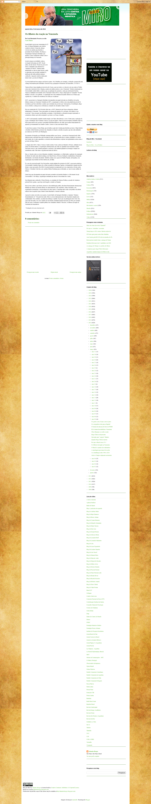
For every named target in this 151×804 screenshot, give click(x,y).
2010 (90, 484)
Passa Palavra (90, 684)
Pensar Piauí (90, 689)
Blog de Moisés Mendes (93, 567)
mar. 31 (94, 351)
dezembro (93, 325)
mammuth (74, 800)
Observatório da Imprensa (93, 663)
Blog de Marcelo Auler (93, 558)
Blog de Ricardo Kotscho (93, 578)
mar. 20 (94, 381)
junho (91, 341)
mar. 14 (94, 395)
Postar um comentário (33, 222)
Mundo (88, 208)
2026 (90, 290)
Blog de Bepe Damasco (93, 514)
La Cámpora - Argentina (93, 649)
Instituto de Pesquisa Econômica (95, 631)
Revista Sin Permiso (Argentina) (95, 716)
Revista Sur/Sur (91, 719)
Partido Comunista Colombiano (95, 672)
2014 (90, 322)
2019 (90, 309)
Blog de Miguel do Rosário (94, 561)
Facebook (89, 142)
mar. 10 (94, 405)
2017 (90, 314)
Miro (88, 202)
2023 (90, 298)
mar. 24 (94, 370)
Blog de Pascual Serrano (93, 570)
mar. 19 (94, 384)
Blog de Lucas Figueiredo (93, 546)
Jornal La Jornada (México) (94, 640)
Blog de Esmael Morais (93, 532)
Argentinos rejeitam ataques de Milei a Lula (98, 252)
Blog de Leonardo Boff (93, 537)
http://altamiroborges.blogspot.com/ (66, 791)
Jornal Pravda (90, 646)
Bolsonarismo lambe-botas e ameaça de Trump (99, 240)
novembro (93, 328)
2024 (90, 295)
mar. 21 (94, 378)
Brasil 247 (89, 590)
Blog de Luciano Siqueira (93, 549)
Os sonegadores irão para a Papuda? (100, 424)
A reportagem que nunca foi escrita (100, 450)
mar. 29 (94, 357)
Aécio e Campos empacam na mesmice (101, 455)
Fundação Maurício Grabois (94, 625)
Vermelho (89, 742)
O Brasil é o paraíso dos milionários (100, 447)
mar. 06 (94, 416)
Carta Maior (28, 40)
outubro (92, 330)
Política (88, 211)
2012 (90, 479)
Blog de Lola (90, 543)
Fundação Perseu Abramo (93, 628)
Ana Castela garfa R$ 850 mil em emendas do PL (99, 237)
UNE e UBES (90, 739)
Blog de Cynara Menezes (93, 520)
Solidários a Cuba (91, 722)
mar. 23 (94, 373)
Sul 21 (88, 724)
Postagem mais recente (33, 272)
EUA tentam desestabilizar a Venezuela (101, 429)
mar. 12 (94, 400)
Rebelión (89, 698)
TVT (88, 733)
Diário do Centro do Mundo (94, 616)
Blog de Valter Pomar (92, 587)
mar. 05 (94, 419)
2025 (90, 293)
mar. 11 (94, 403)
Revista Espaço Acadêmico (94, 710)
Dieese (88, 619)
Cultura (88, 185)
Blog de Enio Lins (91, 529)
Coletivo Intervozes (92, 596)
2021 (90, 304)
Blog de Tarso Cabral (92, 584)
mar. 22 (94, 376)
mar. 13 (94, 397)
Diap (88, 613)
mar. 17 (94, 389)
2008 (90, 489)
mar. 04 (94, 458)
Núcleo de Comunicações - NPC (95, 657)
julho (91, 338)
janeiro (92, 472)
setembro (92, 333)
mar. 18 (94, 387)
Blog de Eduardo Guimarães (94, 523)
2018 (90, 312)
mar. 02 (94, 464)
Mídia (88, 199)
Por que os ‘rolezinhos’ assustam (95, 228)
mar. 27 (94, 362)
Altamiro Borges (93, 751)
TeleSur (89, 727)
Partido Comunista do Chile (94, 678)
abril (91, 346)
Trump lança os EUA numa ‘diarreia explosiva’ (99, 231)
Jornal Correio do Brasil (93, 637)
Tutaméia (89, 730)
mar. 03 (94, 461)
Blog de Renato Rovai (92, 575)
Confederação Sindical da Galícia (95, 602)
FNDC (88, 622)
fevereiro (92, 470)
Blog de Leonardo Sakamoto (94, 540)
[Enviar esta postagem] (49, 212)
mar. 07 (94, 414)
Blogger (88, 800)
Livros (88, 196)
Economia (89, 188)
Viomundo (89, 745)
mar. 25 (94, 368)
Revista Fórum (90, 713)
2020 (90, 306)
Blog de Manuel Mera (92, 555)
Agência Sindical (91, 502)
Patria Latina (90, 687)
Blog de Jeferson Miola (93, 535)
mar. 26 (94, 365)
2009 (90, 487)
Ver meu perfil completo (93, 756)
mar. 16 (94, 392)
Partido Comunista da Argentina (95, 675)
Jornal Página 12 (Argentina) (94, 643)
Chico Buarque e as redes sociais (100, 432)
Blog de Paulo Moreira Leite (94, 573)
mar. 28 (94, 360)
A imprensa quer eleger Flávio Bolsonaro (97, 249)
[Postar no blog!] (57, 213)
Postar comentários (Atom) (56, 278)
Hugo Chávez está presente (98, 434)
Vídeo (88, 217)
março (92, 349)
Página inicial (54, 272)
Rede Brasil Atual (91, 701)
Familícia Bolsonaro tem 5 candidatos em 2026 (99, 243)
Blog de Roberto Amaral (93, 581)
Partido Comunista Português (94, 681)
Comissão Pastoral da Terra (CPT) (95, 599)
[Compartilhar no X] (59, 213)
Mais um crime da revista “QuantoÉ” (96, 225)
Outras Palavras (91, 669)
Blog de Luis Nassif (92, 552)
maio (91, 344)
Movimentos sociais (92, 205)
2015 (90, 320)
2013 (90, 476)
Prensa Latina (90, 695)
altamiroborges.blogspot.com (41, 789)
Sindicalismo (90, 214)
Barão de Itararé (91, 505)
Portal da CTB (90, 692)
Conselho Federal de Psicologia (95, 605)
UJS (88, 736)
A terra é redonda (91, 499)
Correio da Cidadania (92, 608)
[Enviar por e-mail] (55, 213)
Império (89, 194)
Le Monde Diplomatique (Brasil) (95, 651)
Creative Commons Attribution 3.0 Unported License (65, 787)
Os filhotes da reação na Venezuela (100, 445)
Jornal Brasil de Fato (92, 634)
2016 (90, 317)
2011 (90, 481)
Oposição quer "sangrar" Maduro (100, 437)
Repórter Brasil (91, 704)
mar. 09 (94, 408)
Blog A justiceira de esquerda (94, 508)
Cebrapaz (89, 593)
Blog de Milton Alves (92, 564)
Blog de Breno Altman (92, 517)
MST (88, 654)
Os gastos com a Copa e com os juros (101, 421)
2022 (90, 301)
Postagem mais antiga (75, 272)
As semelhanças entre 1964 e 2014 (100, 452)
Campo (88, 182)
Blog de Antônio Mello (93, 511)
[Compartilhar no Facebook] (61, 213)
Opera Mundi (90, 666)
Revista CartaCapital (92, 707)
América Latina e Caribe (93, 179)
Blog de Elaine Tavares (92, 526)
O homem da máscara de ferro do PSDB (102, 427)
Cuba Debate (90, 611)
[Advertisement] (54, 248)
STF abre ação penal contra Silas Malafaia (97, 234)
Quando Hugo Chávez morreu (99, 439)
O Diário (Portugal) (92, 660)
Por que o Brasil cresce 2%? (98, 442)
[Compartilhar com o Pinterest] (63, 213)
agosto (92, 336)
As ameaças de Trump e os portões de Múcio (98, 246)
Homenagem (90, 191)
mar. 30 (94, 354)
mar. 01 (94, 466)
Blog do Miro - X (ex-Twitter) (94, 145)
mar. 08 (94, 411)
